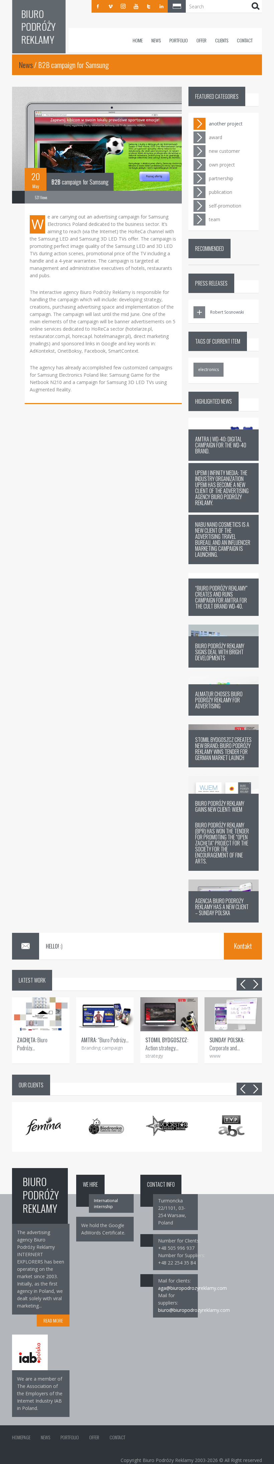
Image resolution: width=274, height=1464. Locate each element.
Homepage (21, 1437)
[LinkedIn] (161, 6)
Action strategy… (166, 1044)
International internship (106, 1203)
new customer (224, 151)
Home (138, 40)
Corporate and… (227, 1044)
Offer (201, 40)
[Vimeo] (110, 6)
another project (226, 123)
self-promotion (225, 206)
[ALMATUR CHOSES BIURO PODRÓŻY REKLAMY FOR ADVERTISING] (223, 714)
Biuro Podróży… (32, 1044)
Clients (221, 40)
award (215, 137)
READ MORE (53, 1320)
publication (220, 192)
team (214, 219)
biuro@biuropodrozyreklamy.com (194, 1310)
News (156, 40)
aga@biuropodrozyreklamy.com (192, 1288)
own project (222, 164)
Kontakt (243, 946)
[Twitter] (148, 6)
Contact (245, 40)
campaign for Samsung (80, 181)
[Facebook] (98, 6)
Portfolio (178, 40)
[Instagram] (123, 6)
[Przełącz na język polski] (177, 6)
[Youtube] (136, 6)
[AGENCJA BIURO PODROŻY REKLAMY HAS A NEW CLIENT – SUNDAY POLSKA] (223, 921)
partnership (221, 178)
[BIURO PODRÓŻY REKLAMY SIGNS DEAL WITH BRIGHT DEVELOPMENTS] (223, 666)
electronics (208, 369)
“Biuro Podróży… (105, 1040)
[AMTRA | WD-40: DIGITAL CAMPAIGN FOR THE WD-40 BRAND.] (223, 459)
